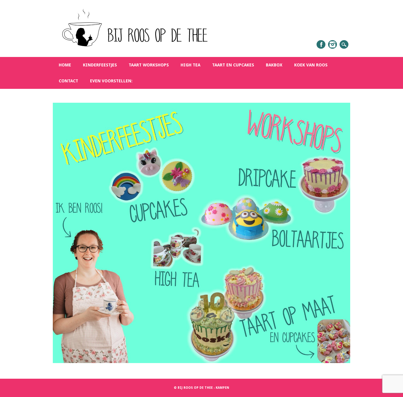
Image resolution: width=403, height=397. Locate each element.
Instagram (332, 44)
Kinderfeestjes (100, 65)
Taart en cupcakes (233, 65)
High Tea (190, 65)
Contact (68, 81)
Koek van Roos (310, 65)
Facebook (321, 44)
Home (65, 65)
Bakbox (274, 65)
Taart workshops (149, 65)
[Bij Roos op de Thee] (133, 50)
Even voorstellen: (111, 81)
